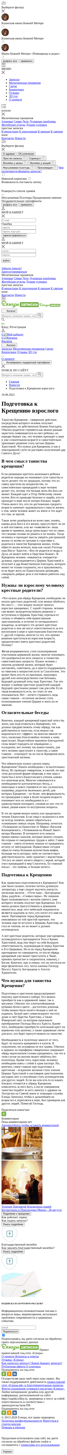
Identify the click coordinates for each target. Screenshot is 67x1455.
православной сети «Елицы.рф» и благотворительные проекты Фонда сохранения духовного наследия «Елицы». (33, 1385)
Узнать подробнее (13, 1224)
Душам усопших (36, 124)
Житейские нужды (13, 124)
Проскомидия (45, 167)
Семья (18, 121)
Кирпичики (16, 89)
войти (6, 260)
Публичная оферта (13, 1366)
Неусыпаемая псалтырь (17, 167)
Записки (14, 79)
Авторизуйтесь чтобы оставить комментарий (30, 1125)
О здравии (9, 153)
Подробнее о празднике (16, 1213)
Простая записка (13, 158)
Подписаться (10, 1331)
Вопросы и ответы (27, 1356)
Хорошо (7, 1451)
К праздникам (28, 131)
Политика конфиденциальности (21, 1420)
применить (27, 61)
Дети (25, 121)
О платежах (33, 1366)
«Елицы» (18, 1359)
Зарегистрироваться (14, 271)
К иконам (44, 131)
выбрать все (10, 61)
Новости (20, 138)
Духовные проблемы (42, 121)
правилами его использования (40, 1444)
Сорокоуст (35, 158)
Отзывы (14, 92)
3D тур (13, 96)
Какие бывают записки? (46, 1363)
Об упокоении (26, 153)
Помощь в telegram (13, 1427)
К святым (57, 131)
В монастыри (9, 131)
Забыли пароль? (11, 268)
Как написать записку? (16, 1363)
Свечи (13, 86)
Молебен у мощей (40, 163)
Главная (14, 381)
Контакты (7, 138)
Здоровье (7, 121)
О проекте (15, 99)
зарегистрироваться (14, 235)
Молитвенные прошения (25, 82)
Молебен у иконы (13, 163)
